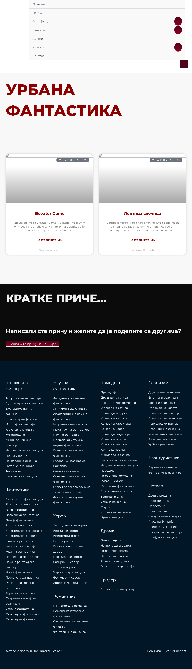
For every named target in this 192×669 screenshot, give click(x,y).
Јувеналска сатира (114, 408)
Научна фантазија (66, 434)
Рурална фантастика (21, 593)
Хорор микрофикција (69, 572)
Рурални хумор (112, 481)
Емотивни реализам (163, 397)
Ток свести (13, 471)
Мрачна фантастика (20, 551)
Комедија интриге (114, 418)
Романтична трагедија (117, 566)
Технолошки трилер (67, 492)
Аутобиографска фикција (24, 403)
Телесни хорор (64, 567)
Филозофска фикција (21, 476)
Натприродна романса (70, 605)
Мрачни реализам (161, 403)
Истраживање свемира (70, 424)
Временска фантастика (23, 515)
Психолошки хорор (67, 556)
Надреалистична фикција (24, 450)
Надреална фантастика (23, 556)
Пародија (108, 470)
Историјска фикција (20, 424)
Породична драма (114, 551)
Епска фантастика (19, 525)
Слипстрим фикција (162, 527)
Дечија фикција (159, 495)
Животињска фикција (21, 536)
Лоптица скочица (142, 213)
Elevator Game (49, 213)
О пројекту (40, 21)
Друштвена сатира (114, 397)
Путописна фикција (20, 466)
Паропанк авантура (162, 467)
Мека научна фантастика (71, 429)
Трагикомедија (112, 496)
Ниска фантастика (19, 572)
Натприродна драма (116, 545)
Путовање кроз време (69, 461)
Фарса (105, 507)
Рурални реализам (162, 439)
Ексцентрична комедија (118, 403)
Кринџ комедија (113, 449)
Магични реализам (20, 541)
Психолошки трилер (163, 423)
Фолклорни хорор (66, 577)
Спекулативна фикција (165, 532)
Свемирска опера (66, 471)
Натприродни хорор (68, 541)
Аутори (37, 38)
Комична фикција (114, 444)
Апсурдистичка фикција (23, 398)
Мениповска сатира (115, 455)
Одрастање (156, 506)
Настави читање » (49, 240)
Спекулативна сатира (116, 491)
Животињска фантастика (24, 530)
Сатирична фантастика (117, 486)
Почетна (38, 4)
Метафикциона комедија (119, 460)
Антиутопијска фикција (70, 408)
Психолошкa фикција (21, 461)
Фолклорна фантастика (23, 614)
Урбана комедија (113, 502)
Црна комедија (112, 517)
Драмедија (109, 392)
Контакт (38, 56)
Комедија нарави (113, 429)
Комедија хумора (113, 439)
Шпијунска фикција (162, 537)
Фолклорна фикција (20, 619)
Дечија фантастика (19, 520)
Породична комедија (116, 475)
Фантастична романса (69, 632)
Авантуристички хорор (70, 525)
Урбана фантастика (20, 609)
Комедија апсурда (114, 413)
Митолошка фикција (21, 546)
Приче (37, 13)
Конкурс (38, 47)
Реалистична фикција (164, 429)
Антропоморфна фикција (24, 499)
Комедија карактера (116, 423)
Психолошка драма (115, 556)
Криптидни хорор (66, 536)
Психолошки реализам (165, 418)
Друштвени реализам (164, 392)
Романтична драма (115, 561)
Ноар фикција (158, 500)
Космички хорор (65, 530)
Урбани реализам (161, 444)
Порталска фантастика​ (22, 577)
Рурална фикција (160, 521)
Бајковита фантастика (22, 504)
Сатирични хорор (66, 562)
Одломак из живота (162, 408)
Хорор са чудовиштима (70, 583)
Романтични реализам (165, 434)
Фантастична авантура (165, 472)
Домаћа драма (111, 540)
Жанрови (39, 30)
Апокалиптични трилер (118, 589)
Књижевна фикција (20, 429)
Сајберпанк (61, 466)
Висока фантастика (20, 509)
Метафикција (15, 434)
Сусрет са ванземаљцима (72, 487)
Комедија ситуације (115, 434)
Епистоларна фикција (22, 419)
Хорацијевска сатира (116, 512)
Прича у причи (16, 455)
